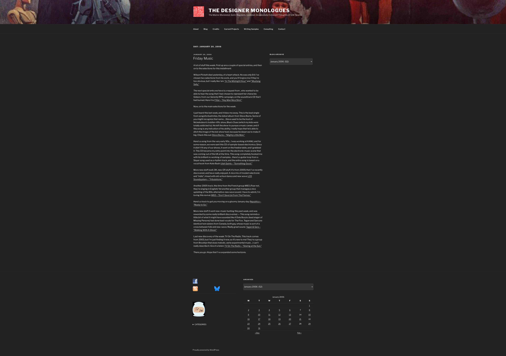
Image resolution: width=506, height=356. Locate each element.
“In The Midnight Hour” (236, 81)
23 (248, 324)
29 (309, 324)
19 (279, 319)
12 (279, 314)
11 (269, 314)
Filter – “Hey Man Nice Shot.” (228, 100)
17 (259, 319)
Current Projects (231, 29)
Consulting (268, 29)
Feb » (299, 333)
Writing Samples (251, 29)
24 (259, 324)
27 (290, 324)
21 (300, 319)
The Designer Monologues (249, 10)
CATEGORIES (200, 324)
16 (248, 319)
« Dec (257, 333)
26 (279, 324)
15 (309, 314)
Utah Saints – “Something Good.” (236, 163)
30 (248, 328)
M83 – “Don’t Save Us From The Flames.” (231, 195)
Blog (206, 29)
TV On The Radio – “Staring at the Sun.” (243, 246)
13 (290, 314)
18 (269, 319)
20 (290, 319)
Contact (281, 29)
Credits (216, 29)
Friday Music (203, 58)
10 (259, 314)
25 (269, 324)
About (196, 29)
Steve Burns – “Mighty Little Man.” (228, 135)
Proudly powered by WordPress (206, 350)
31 (259, 328)
